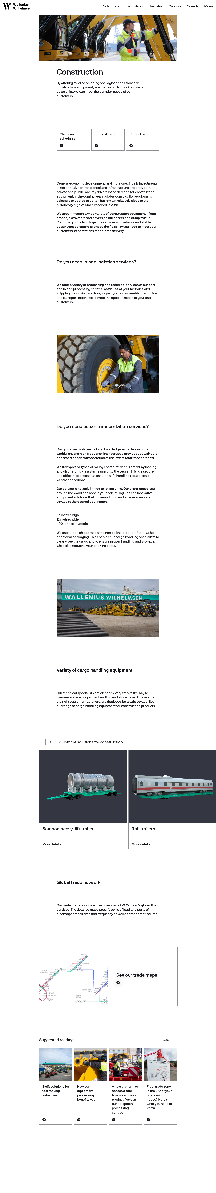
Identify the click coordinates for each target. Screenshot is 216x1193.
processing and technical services (113, 285)
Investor (156, 6)
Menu (208, 6)
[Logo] (17, 7)
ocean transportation (89, 458)
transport (70, 298)
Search (192, 6)
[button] (50, 742)
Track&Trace (134, 6)
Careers (175, 6)
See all (166, 1040)
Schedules (111, 6)
